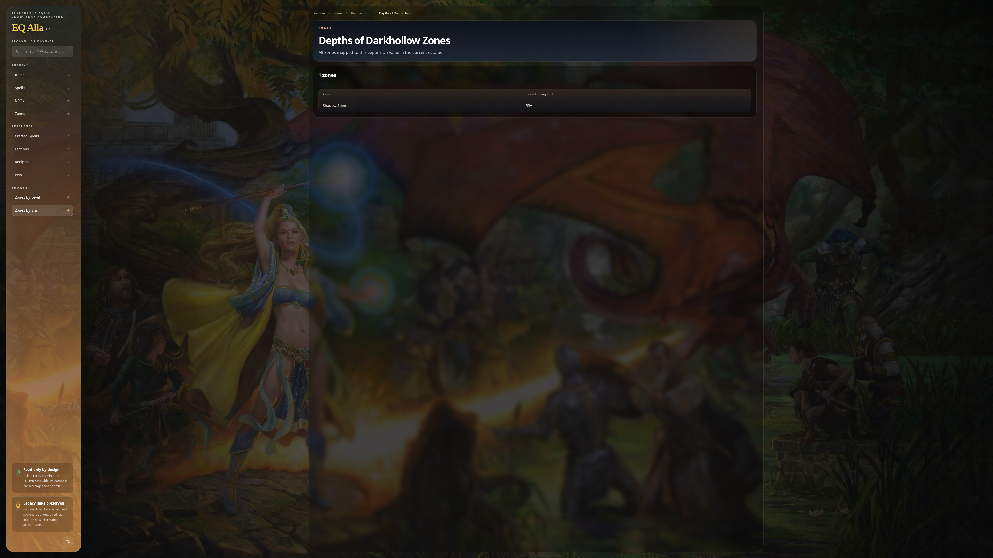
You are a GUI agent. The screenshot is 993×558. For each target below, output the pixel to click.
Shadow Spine (335, 105)
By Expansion (360, 13)
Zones (338, 13)
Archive (319, 13)
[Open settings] (68, 541)
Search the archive (33, 40)
